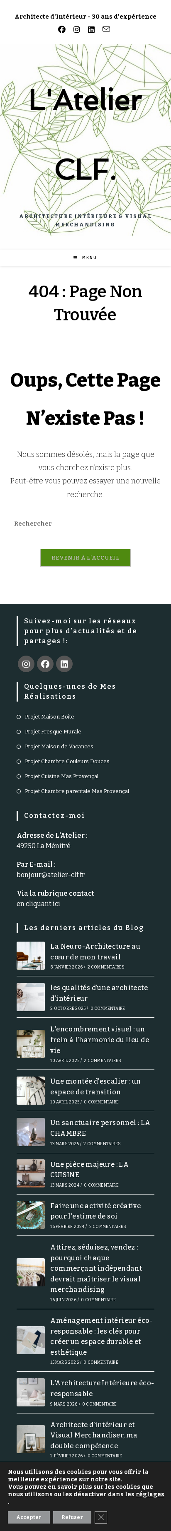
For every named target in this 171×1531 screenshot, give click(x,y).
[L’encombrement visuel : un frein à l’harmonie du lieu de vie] (31, 1044)
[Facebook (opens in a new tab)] (63, 30)
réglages (150, 1494)
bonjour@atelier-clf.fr (51, 875)
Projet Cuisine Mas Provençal (61, 776)
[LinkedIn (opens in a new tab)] (90, 30)
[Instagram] (26, 664)
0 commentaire (107, 1008)
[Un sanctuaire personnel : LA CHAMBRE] (31, 1132)
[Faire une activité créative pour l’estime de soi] (31, 1215)
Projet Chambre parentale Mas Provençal (77, 791)
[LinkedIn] (64, 664)
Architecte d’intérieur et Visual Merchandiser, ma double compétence (93, 1435)
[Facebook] (45, 664)
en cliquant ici (38, 904)
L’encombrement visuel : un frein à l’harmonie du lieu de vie (99, 1039)
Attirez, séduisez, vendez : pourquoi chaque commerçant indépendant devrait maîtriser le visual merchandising (96, 1268)
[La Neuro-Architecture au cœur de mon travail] (31, 956)
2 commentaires (106, 967)
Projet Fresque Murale (53, 731)
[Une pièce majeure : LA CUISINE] (31, 1173)
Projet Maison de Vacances (59, 746)
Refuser (72, 1517)
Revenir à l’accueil (85, 558)
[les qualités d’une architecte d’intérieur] (31, 997)
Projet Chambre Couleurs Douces (67, 761)
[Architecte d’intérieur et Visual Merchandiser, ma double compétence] (31, 1439)
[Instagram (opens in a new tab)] (75, 30)
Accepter (29, 1517)
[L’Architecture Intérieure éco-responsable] (31, 1392)
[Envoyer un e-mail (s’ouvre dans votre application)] (104, 29)
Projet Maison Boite (49, 717)
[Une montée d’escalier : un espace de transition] (31, 1091)
